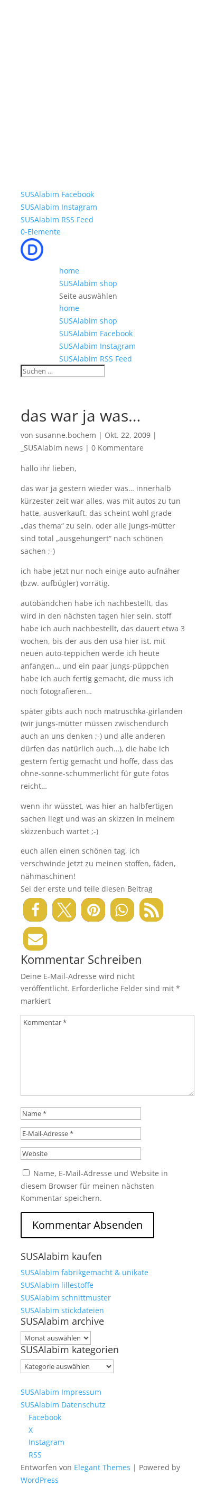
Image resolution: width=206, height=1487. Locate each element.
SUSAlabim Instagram (59, 207)
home (69, 271)
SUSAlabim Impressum (61, 1392)
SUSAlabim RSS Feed (57, 219)
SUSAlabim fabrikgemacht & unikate (84, 1272)
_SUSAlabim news (52, 448)
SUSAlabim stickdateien (62, 1310)
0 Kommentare (117, 448)
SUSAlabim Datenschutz (63, 1405)
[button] (35, 910)
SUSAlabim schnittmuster (66, 1298)
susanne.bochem (65, 435)
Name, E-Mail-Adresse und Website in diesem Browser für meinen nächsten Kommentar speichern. (94, 1186)
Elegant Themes (102, 1467)
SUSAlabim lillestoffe (57, 1285)
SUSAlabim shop (88, 283)
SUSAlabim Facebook (57, 194)
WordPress (40, 1480)
